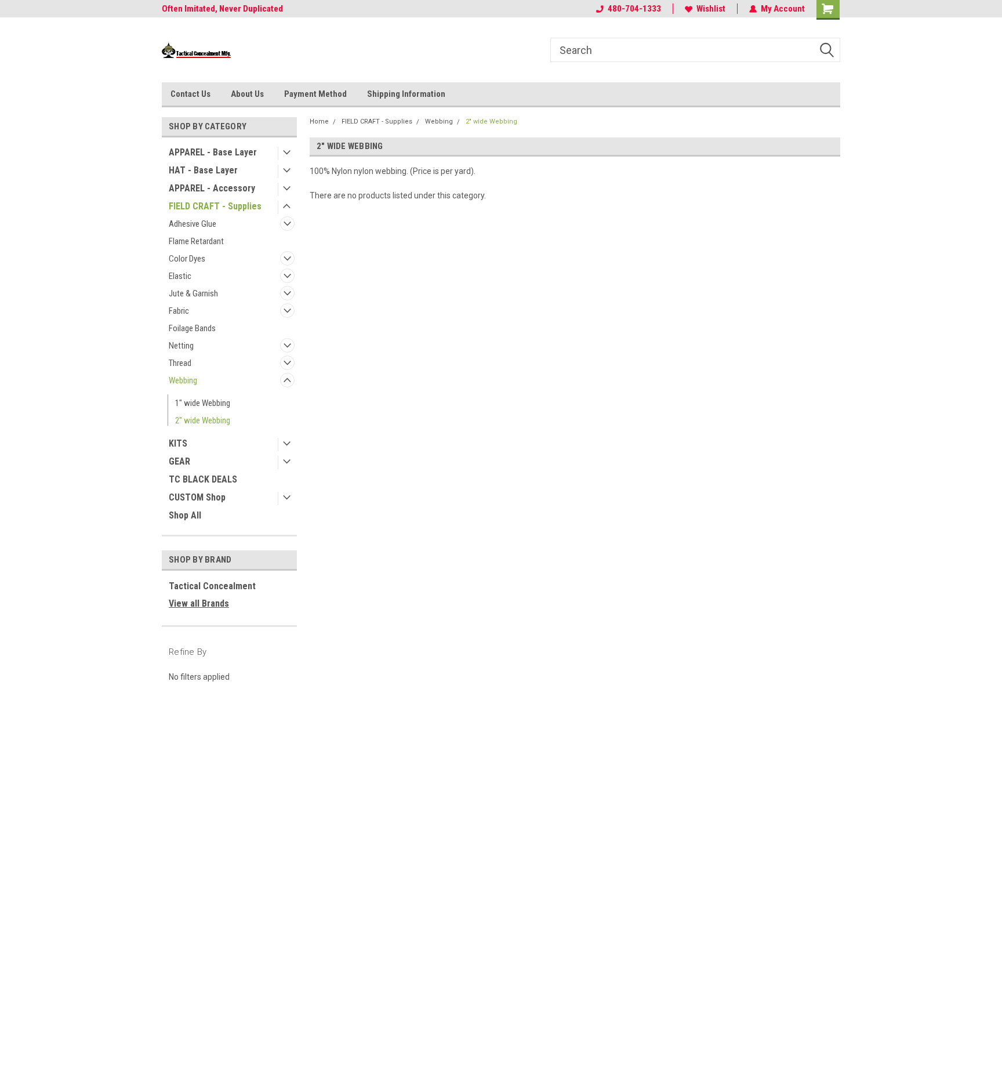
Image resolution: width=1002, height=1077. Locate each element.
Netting (181, 345)
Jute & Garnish (193, 293)
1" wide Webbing (202, 403)
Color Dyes (187, 258)
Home (319, 121)
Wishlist (710, 8)
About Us (247, 94)
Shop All (185, 515)
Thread (180, 363)
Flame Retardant (196, 241)
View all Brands (199, 603)
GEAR (179, 461)
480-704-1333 (634, 8)
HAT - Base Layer (203, 170)
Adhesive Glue (192, 224)
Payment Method (315, 94)
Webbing (183, 380)
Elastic (180, 276)
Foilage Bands (192, 328)
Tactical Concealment (212, 586)
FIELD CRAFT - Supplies (215, 206)
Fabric (179, 311)
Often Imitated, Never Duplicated (222, 8)
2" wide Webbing (202, 420)
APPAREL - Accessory (212, 188)
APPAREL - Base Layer (213, 152)
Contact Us (190, 94)
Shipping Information (406, 94)
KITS (178, 443)
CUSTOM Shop (197, 497)
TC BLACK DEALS (203, 479)
